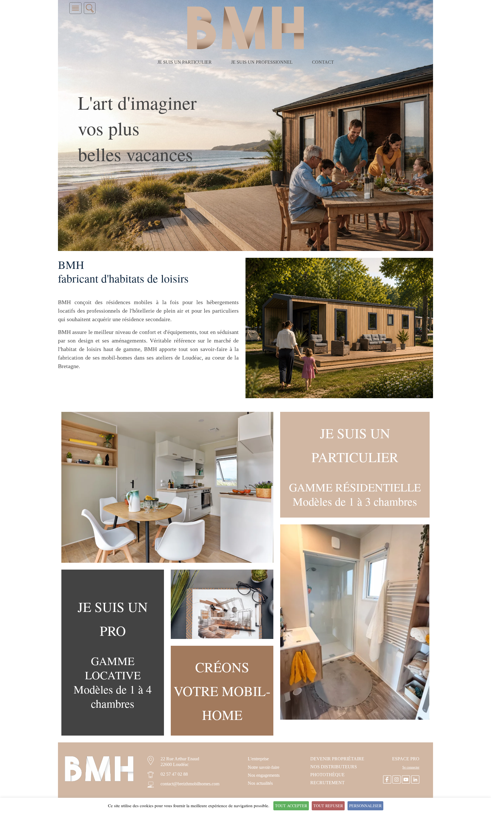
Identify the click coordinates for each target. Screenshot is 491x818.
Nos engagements (264, 775)
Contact (323, 62)
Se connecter (410, 767)
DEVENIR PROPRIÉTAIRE (337, 758)
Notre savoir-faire (263, 767)
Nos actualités (260, 783)
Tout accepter (291, 805)
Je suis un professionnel (262, 62)
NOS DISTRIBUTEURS (333, 766)
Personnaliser (365, 805)
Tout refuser (328, 805)
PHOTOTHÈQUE (327, 774)
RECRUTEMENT (327, 782)
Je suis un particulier (184, 62)
